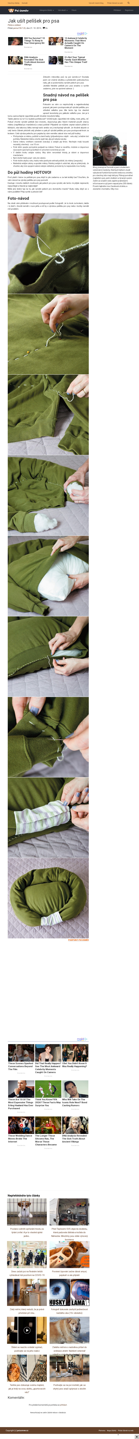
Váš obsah (62, 10)
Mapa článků (111, 1431)
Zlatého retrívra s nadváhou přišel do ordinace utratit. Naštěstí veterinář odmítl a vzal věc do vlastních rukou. (69, 1351)
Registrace (129, 10)
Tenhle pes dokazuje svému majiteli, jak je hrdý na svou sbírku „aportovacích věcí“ (27, 1389)
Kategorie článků (46, 10)
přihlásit (63, 1405)
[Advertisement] (25, 94)
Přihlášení (117, 10)
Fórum (74, 10)
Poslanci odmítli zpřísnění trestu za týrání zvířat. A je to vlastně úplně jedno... (27, 1232)
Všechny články (13, 3)
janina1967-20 (19, 28)
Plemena (102, 1431)
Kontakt (25, 3)
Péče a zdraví (14, 25)
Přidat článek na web (115, 3)
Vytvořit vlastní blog (96, 3)
